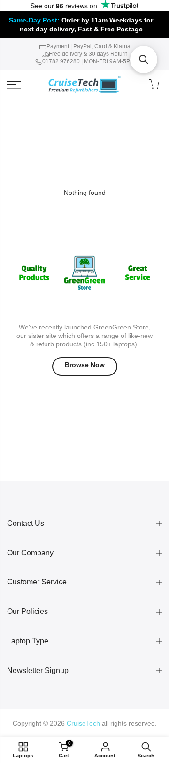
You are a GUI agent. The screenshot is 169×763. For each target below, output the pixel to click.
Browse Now (85, 364)
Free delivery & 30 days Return (88, 54)
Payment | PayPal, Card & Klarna (88, 46)
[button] (143, 59)
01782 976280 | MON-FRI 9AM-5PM (88, 61)
